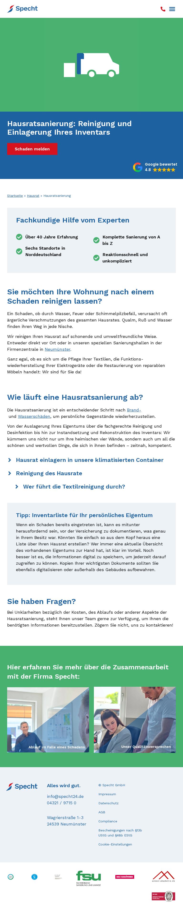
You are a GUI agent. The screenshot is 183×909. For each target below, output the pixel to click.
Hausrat (33, 196)
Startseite (15, 196)
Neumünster (57, 349)
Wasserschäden (34, 416)
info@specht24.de (65, 796)
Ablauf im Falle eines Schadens (57, 747)
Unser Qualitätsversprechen (146, 747)
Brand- (134, 409)
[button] (172, 9)
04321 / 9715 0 (61, 802)
